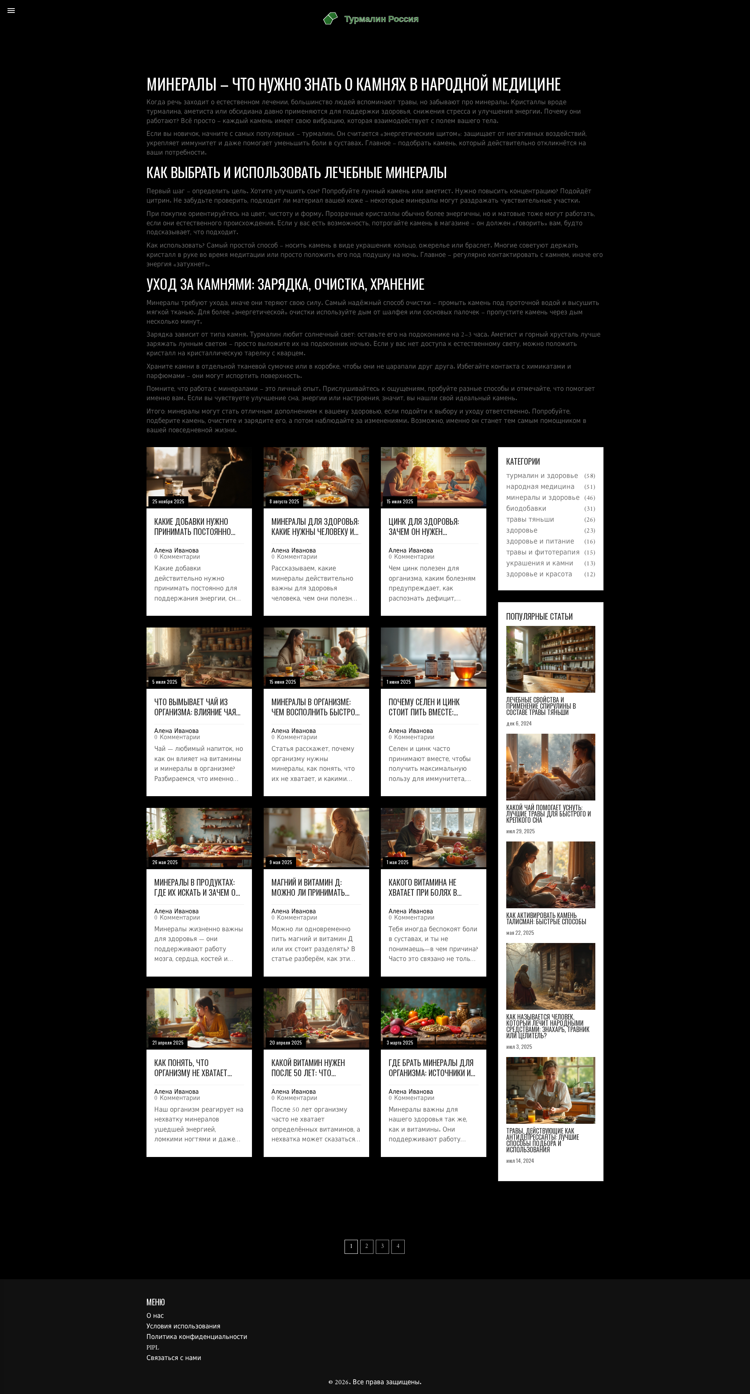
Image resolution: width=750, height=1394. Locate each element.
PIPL (152, 1348)
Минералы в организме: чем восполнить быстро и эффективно (316, 707)
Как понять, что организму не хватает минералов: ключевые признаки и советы (191, 1067)
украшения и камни (539, 563)
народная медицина (540, 487)
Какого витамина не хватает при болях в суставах (423, 887)
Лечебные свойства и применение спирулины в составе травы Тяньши (541, 706)
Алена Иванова (176, 551)
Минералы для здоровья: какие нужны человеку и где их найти (315, 526)
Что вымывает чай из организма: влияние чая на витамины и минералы (197, 707)
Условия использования (183, 1327)
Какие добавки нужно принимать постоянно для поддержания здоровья (192, 526)
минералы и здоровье (543, 498)
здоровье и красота (539, 574)
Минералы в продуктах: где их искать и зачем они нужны (199, 887)
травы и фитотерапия (543, 552)
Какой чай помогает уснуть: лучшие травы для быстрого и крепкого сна (548, 813)
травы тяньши (530, 520)
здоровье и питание (540, 541)
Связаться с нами (173, 1358)
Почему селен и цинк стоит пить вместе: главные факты (424, 707)
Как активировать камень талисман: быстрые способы (546, 918)
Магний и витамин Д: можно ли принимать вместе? (308, 887)
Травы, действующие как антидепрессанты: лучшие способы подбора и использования (542, 1140)
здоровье (522, 531)
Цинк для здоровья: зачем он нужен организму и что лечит (428, 526)
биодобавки (526, 509)
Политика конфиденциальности (196, 1337)
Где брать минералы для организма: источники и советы (431, 1067)
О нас (155, 1316)
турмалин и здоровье (542, 476)
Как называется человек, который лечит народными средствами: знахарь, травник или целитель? (547, 1026)
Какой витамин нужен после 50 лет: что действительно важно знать (309, 1067)
